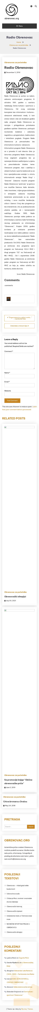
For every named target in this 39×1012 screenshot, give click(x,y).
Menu (21, 26)
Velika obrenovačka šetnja (22, 987)
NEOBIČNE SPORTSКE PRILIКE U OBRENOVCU (18, 925)
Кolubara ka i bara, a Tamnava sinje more (19, 917)
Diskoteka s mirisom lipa (18, 326)
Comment (8, 351)
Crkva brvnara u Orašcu (15, 801)
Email (7, 382)
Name (7, 373)
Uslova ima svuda (13, 894)
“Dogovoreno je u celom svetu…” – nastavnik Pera (20, 318)
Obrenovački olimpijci (15, 596)
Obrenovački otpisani (14, 911)
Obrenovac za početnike (15, 62)
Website (7, 391)
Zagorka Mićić (24, 958)
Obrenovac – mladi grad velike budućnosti (18, 887)
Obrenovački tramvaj (14, 907)
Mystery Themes (27, 1009)
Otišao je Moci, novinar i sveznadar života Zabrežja (19, 900)
